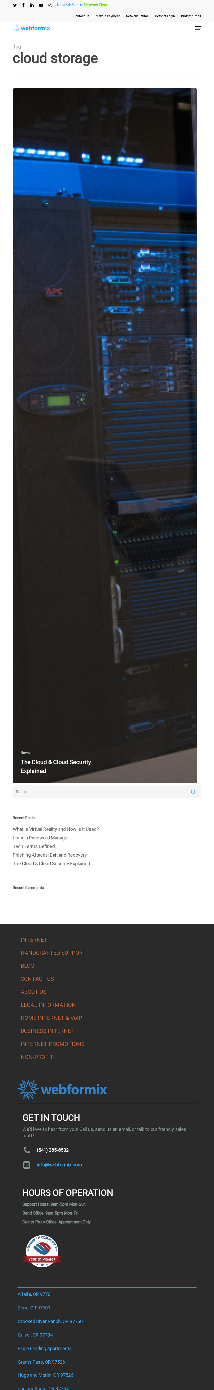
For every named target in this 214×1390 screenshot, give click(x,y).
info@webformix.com (59, 1164)
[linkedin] (32, 5)
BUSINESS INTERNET (48, 1031)
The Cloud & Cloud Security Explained (51, 863)
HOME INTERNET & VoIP (51, 1018)
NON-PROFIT (37, 1057)
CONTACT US (37, 979)
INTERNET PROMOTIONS (53, 1044)
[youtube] (41, 5)
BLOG (27, 966)
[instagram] (50, 5)
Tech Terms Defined (34, 846)
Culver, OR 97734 (35, 1335)
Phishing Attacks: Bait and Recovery (50, 855)
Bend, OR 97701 (34, 1307)
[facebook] (23, 5)
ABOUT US (33, 992)
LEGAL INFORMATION (48, 1005)
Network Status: (82, 5)
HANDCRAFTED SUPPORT (53, 953)
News (25, 753)
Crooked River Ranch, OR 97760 (50, 1321)
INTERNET (34, 940)
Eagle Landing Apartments (45, 1348)
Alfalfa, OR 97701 (35, 1294)
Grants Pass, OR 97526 (41, 1362)
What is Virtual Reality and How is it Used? (56, 829)
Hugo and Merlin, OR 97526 (45, 1375)
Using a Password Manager (41, 837)
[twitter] (15, 5)
